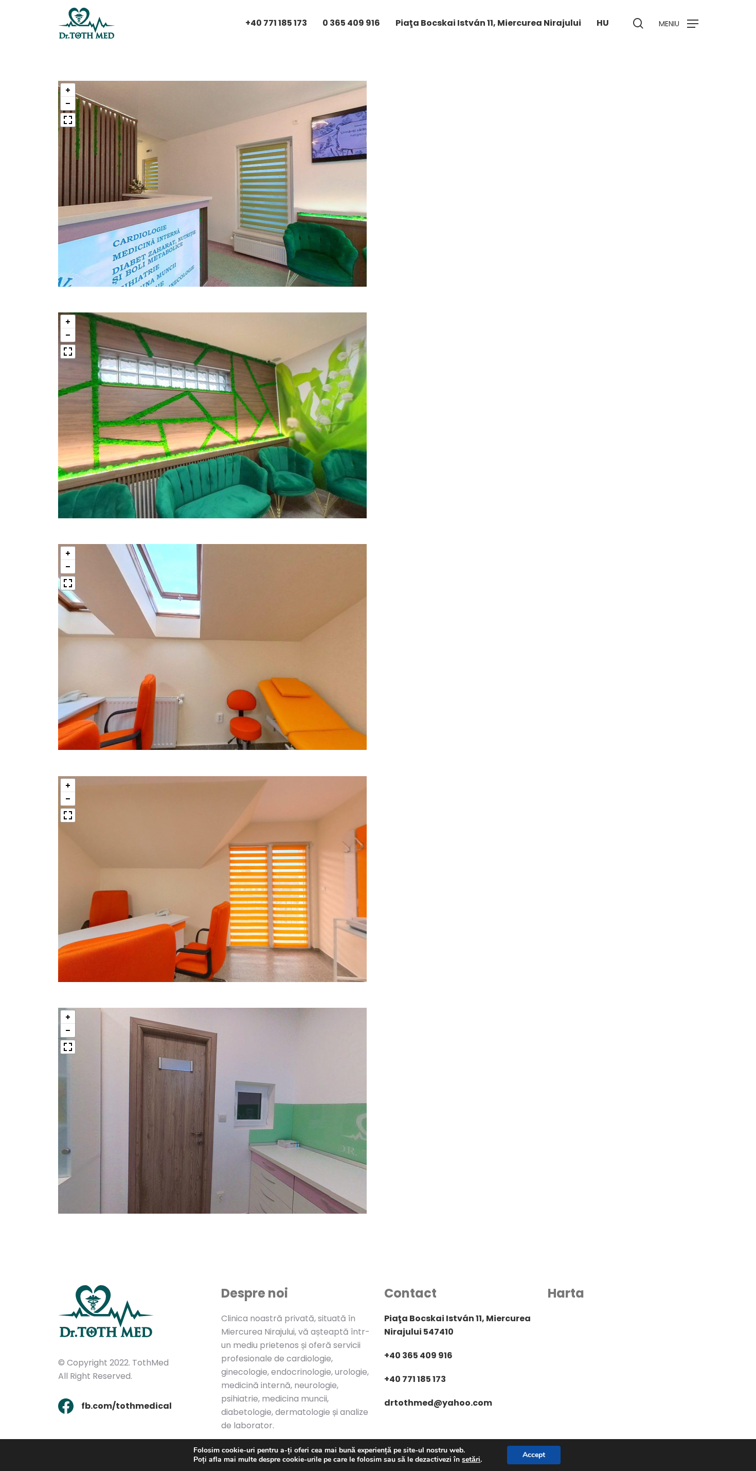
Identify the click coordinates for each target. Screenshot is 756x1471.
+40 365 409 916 (418, 1355)
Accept (534, 1455)
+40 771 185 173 (415, 1379)
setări (471, 1459)
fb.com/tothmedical (126, 1406)
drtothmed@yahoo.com (438, 1403)
